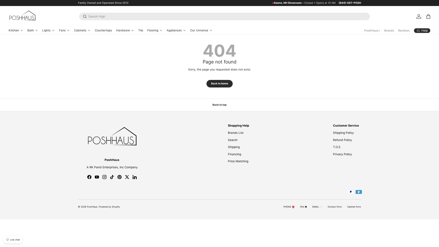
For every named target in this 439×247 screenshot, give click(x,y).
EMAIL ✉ (317, 206)
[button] (428, 16)
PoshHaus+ (372, 30)
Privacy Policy (342, 154)
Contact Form (335, 206)
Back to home (219, 83)
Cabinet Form (354, 206)
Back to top (219, 104)
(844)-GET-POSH (350, 2)
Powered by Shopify (109, 206)
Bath (30, 30)
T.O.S (336, 147)
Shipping (234, 147)
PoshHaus (92, 206)
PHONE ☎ (289, 206)
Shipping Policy (343, 132)
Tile (140, 30)
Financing (234, 154)
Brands (389, 30)
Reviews (404, 30)
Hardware (123, 30)
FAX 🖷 (303, 206)
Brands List (236, 132)
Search (233, 140)
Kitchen (14, 30)
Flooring (152, 30)
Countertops (103, 30)
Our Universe (199, 30)
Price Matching (238, 161)
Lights (46, 30)
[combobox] (224, 16)
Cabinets (80, 30)
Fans (62, 30)
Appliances (174, 30)
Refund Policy (342, 140)
